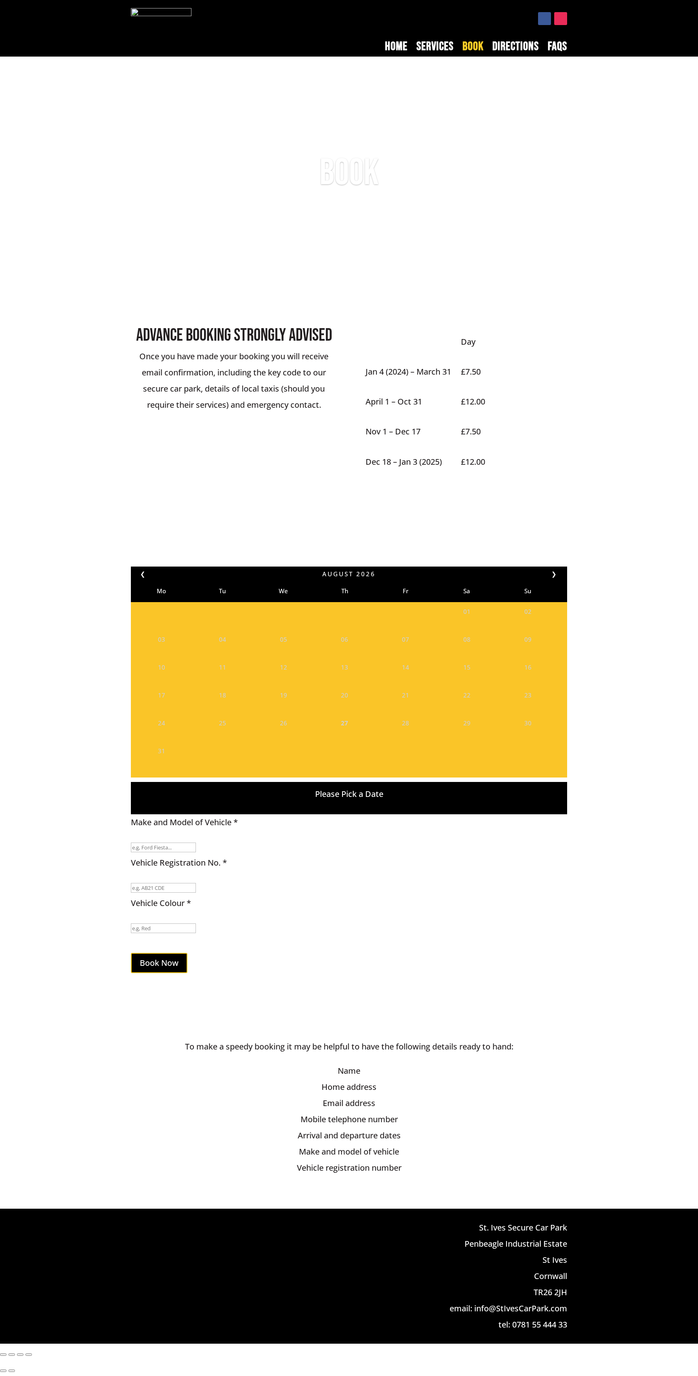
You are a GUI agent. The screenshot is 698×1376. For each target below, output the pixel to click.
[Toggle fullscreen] (11, 1354)
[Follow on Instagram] (560, 18)
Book (473, 48)
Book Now (159, 962)
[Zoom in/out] (3, 1354)
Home (396, 48)
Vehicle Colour (161, 903)
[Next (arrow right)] (11, 1371)
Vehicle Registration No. (179, 862)
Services (435, 48)
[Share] (20, 1354)
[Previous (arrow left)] (3, 1371)
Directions (515, 48)
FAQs (557, 48)
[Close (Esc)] (28, 1354)
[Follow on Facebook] (544, 18)
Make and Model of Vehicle (184, 822)
